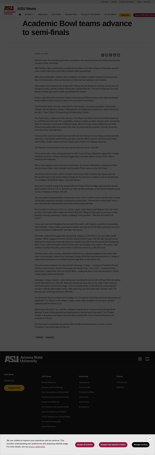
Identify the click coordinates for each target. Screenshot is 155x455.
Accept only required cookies (113, 445)
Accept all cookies (85, 445)
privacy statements (37, 447)
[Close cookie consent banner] (150, 438)
